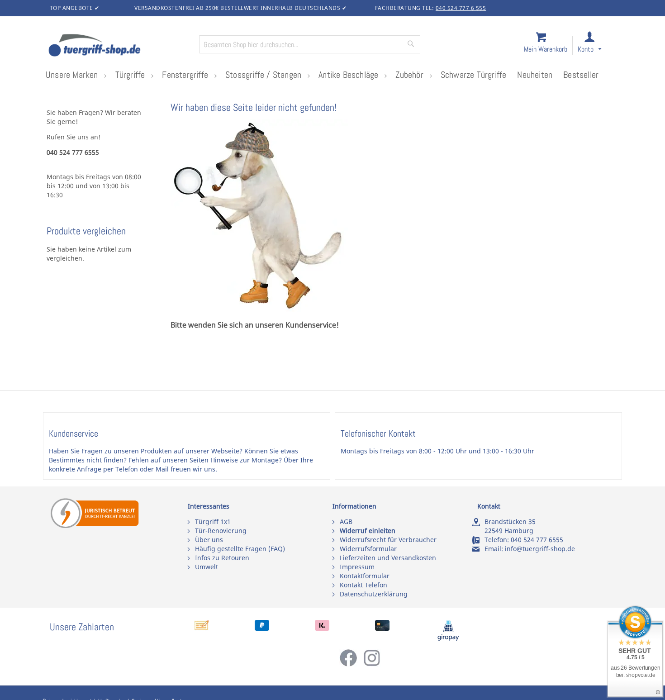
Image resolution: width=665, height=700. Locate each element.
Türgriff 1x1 (213, 521)
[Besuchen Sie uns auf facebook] (351, 664)
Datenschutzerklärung (374, 594)
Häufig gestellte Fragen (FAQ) (240, 548)
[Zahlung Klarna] (322, 628)
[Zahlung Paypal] (262, 628)
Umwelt (206, 566)
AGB (346, 521)
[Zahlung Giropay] (448, 638)
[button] (598, 46)
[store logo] (120, 46)
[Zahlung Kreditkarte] (382, 628)
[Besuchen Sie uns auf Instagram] (372, 664)
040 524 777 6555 (537, 539)
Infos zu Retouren (222, 557)
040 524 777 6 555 (461, 8)
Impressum (357, 566)
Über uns (209, 539)
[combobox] (309, 44)
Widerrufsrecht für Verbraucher (388, 539)
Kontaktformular (365, 575)
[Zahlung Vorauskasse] (202, 628)
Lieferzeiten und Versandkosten (388, 557)
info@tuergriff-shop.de (540, 548)
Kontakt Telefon (363, 585)
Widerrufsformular (368, 548)
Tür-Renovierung (221, 530)
